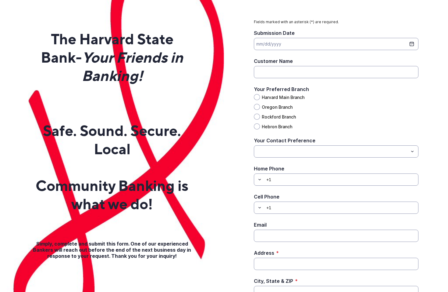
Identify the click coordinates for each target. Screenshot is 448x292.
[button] (258, 179)
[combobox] (336, 151)
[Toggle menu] (412, 151)
